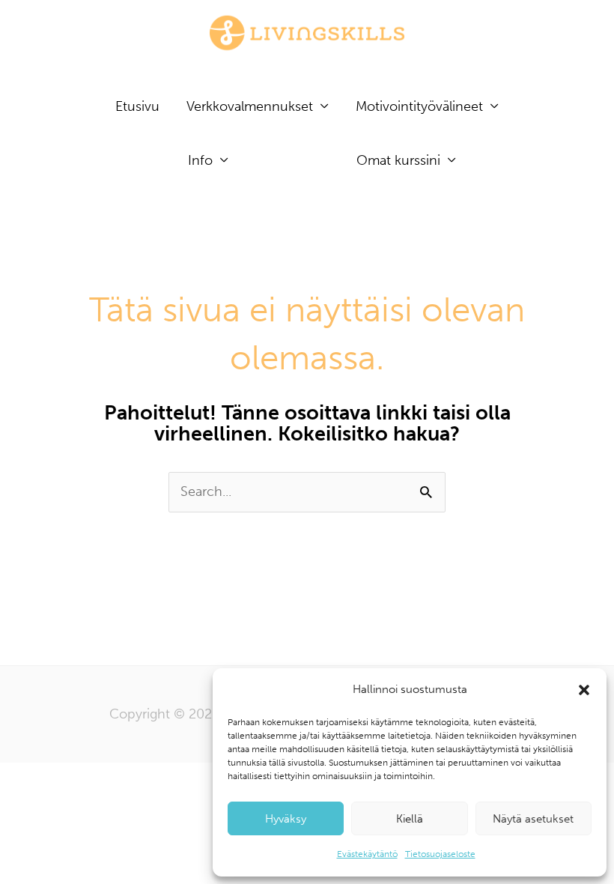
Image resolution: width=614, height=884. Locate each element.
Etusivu (137, 106)
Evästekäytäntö (367, 854)
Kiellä (409, 819)
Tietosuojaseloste (440, 854)
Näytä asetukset (533, 819)
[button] (584, 689)
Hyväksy (285, 819)
